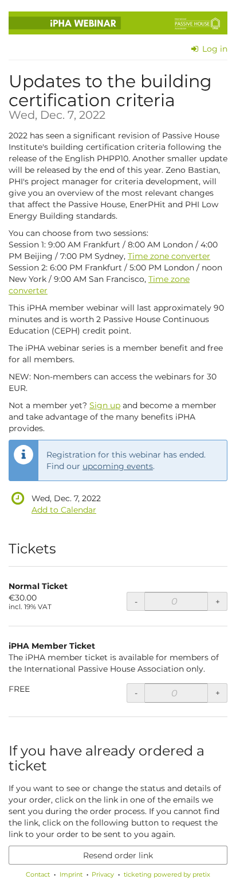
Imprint (71, 874)
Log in (213, 49)
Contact (38, 874)
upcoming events (117, 466)
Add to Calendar (64, 510)
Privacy (103, 874)
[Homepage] (118, 22)
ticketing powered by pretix (167, 874)
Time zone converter (169, 256)
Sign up (104, 405)
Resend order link (118, 855)
